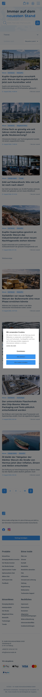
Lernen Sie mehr (11, 345)
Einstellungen (21, 351)
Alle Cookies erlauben (20, 362)
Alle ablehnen (21, 356)
